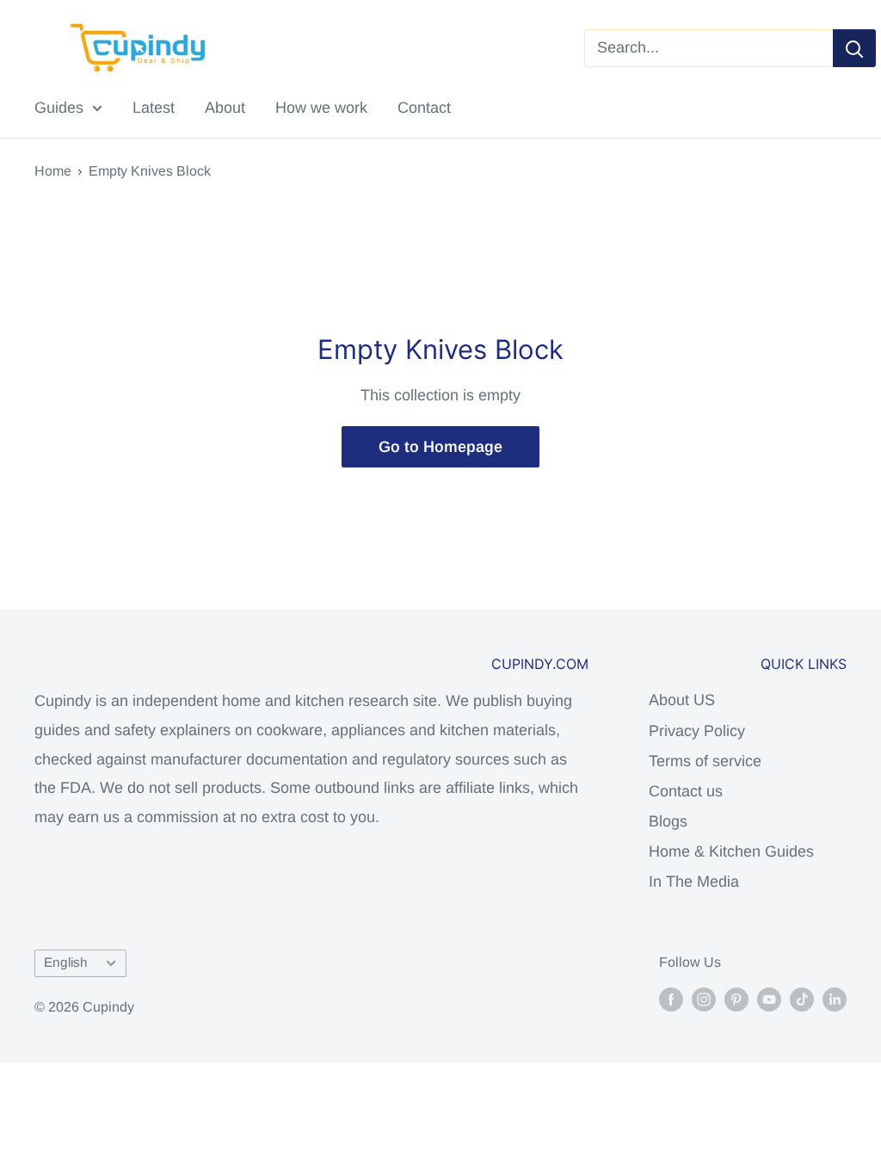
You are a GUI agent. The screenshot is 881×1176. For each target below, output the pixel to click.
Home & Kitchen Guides (731, 851)
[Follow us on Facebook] (671, 999)
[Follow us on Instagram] (704, 999)
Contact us (686, 791)
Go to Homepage (440, 446)
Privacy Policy (697, 731)
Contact (424, 107)
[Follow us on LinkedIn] (834, 999)
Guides (58, 107)
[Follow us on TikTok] (802, 999)
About (225, 107)
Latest (153, 107)
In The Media (694, 881)
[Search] (854, 48)
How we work (321, 107)
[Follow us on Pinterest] (736, 999)
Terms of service (705, 761)
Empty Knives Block (150, 171)
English (66, 962)
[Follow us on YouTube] (769, 999)
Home (52, 171)
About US (682, 700)
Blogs (668, 821)
